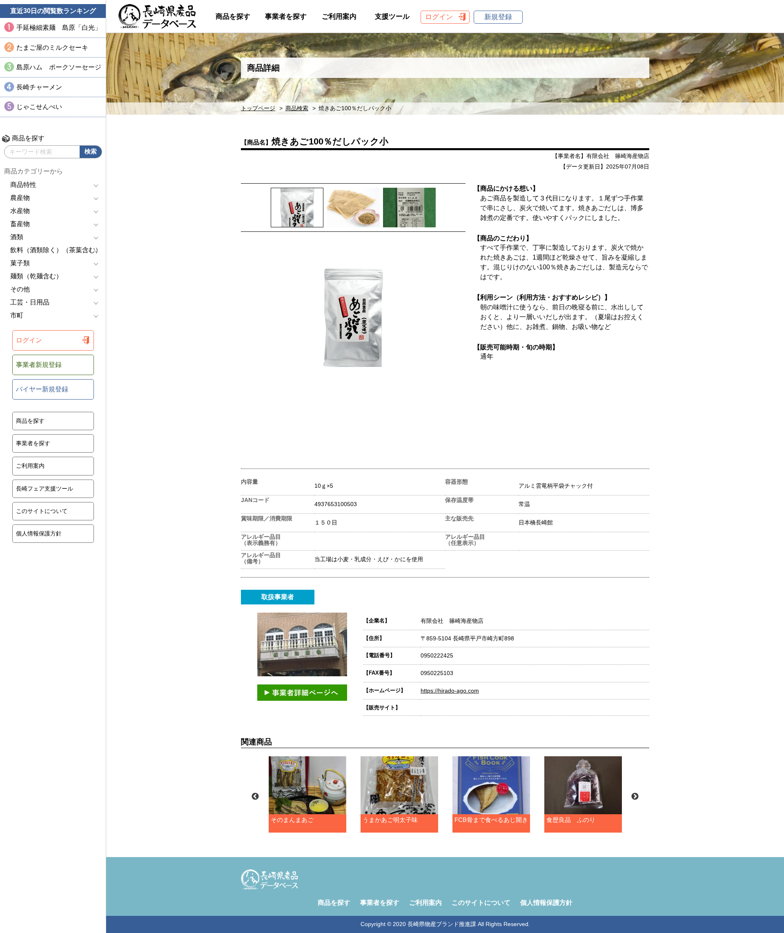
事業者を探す (33, 443)
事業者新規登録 (39, 364)
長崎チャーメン (39, 87)
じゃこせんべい (39, 106)
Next (635, 797)
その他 (20, 289)
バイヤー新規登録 (42, 389)
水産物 (20, 210)
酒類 (16, 236)
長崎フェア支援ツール (44, 488)
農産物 (20, 197)
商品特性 (23, 184)
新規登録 (498, 17)
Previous (255, 797)
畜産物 (20, 223)
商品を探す (30, 421)
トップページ (258, 108)
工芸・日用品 (29, 302)
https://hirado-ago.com (450, 690)
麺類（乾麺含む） (36, 276)
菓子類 (20, 263)
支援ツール (392, 16)
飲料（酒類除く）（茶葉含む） (56, 250)
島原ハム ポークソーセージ (58, 67)
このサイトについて (41, 511)
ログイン (29, 340)
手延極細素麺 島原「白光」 (58, 27)
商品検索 (296, 108)
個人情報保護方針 (39, 533)
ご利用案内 (30, 465)
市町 (16, 315)
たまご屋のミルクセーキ (52, 47)
